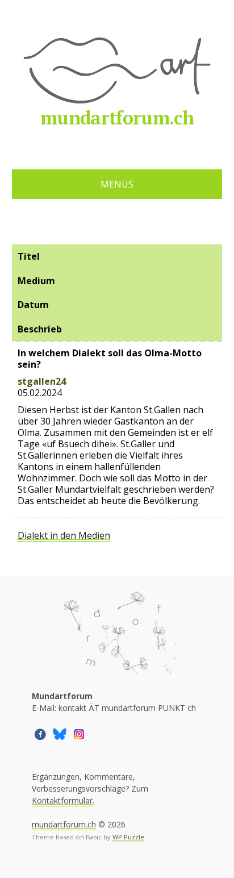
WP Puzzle (128, 837)
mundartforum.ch (117, 118)
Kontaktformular (62, 800)
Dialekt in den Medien (64, 535)
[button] (40, 733)
